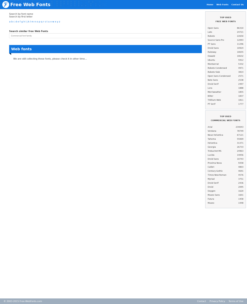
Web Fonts (222, 4)
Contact (201, 301)
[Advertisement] (225, 253)
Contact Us (237, 4)
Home (210, 4)
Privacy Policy (217, 301)
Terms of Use (236, 301)
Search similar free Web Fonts (28, 31)
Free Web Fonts (30, 4)
